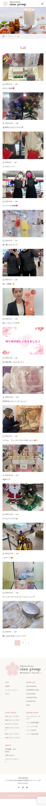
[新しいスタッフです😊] (23, 301)
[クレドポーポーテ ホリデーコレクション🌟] (23, 575)
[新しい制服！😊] (23, 262)
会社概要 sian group (10, 750)
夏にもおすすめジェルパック (13, 636)
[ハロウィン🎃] (23, 536)
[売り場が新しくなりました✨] (23, 341)
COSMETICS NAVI (32, 690)
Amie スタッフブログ (12, 738)
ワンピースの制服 (9, 206)
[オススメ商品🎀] (23, 67)
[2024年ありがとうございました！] (23, 380)
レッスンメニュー (11, 690)
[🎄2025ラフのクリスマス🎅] (23, 106)
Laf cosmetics (31, 694)
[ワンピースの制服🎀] (23, 184)
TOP (7, 682)
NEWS (7, 686)
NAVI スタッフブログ (12, 720)
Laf (16, 84)
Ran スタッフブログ (12, 734)
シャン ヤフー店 (31, 726)
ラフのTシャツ (8, 167)
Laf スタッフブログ (11, 724)
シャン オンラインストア (33, 718)
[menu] (42, 3)
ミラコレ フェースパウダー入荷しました (18, 440)
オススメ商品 (8, 88)
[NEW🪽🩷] (23, 458)
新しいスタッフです (10, 323)
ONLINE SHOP (32, 713)
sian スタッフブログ (12, 716)
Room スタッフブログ (12, 729)
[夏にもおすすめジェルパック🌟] (23, 614)
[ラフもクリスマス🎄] (23, 497)
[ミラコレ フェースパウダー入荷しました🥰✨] (23, 419)
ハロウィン (7, 558)
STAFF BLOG (10, 713)
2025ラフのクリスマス (12, 127)
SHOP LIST (31, 682)
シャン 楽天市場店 (32, 723)
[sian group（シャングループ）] (23, 674)
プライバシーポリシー (12, 760)
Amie (28, 705)
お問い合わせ (9, 755)
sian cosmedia (31, 686)
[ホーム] (3, 35)
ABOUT (8, 745)
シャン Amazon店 (32, 734)
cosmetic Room (31, 697)
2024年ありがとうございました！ (15, 401)
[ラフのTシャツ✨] (23, 145)
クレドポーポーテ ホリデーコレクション (18, 597)
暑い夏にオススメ (9, 245)
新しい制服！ (8, 284)
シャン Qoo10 (31, 730)
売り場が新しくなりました (12, 362)
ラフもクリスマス (9, 519)
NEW (4, 479)
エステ (7, 694)
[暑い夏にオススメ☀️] (23, 223)
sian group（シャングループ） (27, 795)
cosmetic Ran (31, 701)
